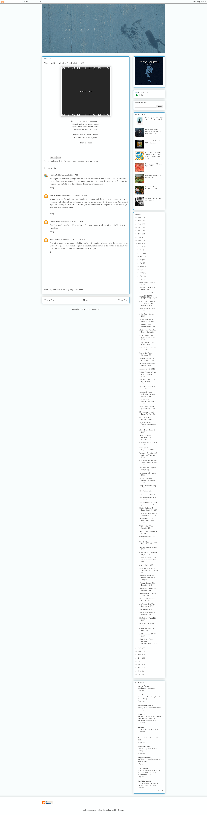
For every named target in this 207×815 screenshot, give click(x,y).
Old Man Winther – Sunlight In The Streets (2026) (149, 698)
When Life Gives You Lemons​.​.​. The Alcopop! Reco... (146, 437)
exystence (141, 714)
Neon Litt (54, 174)
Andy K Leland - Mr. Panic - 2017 (146, 343)
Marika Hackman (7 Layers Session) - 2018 (148, 509)
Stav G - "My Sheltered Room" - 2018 (147, 600)
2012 (140, 664)
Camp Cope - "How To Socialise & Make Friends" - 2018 (147, 303)
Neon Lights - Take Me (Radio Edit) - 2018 (147, 408)
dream (69, 161)
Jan (141, 279)
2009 (140, 674)
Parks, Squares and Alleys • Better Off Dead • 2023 (154, 119)
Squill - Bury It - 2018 (147, 293)
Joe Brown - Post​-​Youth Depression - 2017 (147, 605)
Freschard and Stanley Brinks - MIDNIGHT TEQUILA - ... (147, 577)
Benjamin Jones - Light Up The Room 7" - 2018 (147, 381)
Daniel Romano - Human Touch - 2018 (147, 594)
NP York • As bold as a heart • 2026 (153, 199)
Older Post (123, 300)
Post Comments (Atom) (91, 309)
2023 (140, 227)
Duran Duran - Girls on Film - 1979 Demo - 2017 (147, 520)
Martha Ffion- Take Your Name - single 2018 (147, 331)
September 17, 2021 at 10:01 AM (74, 195)
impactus (141, 695)
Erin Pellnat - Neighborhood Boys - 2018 (147, 401)
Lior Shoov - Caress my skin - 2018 (147, 349)
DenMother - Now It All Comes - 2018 (147, 589)
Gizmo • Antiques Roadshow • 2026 (151, 188)
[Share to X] (55, 157)
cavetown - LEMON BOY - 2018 (148, 443)
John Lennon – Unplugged (146, 688)
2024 (140, 224)
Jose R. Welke (55, 195)
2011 (140, 668)
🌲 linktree (140, 95)
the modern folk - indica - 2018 (148, 474)
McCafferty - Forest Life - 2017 (148, 619)
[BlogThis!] (53, 157)
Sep (141, 256)
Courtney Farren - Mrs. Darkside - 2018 (147, 584)
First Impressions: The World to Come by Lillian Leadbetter (148, 784)
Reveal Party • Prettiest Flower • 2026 (153, 176)
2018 (140, 243)
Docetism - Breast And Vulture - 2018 (147, 364)
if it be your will (60, 9)
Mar (141, 273)
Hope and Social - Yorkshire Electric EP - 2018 (148, 424)
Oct (141, 253)
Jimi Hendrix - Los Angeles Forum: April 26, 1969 (149, 760)
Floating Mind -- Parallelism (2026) (149, 707)
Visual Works (55, 221)
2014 (140, 658)
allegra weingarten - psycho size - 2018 (146, 320)
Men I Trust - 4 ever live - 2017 (148, 431)
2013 (140, 661)
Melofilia (141, 727)
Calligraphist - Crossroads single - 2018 (148, 553)
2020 (140, 237)
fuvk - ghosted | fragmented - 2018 (146, 449)
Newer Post (49, 300)
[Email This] (51, 157)
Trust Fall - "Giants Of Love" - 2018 (147, 288)
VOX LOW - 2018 (145, 609)
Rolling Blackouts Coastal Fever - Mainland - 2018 (148, 374)
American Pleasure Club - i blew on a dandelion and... (148, 560)
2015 (140, 655)
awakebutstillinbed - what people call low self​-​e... (148, 504)
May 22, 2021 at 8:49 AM (68, 174)
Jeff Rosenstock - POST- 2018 (147, 635)
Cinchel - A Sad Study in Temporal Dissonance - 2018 (148, 462)
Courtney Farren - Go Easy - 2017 (146, 629)
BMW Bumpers (90, 248)
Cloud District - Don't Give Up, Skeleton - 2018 (147, 337)
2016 (140, 651)
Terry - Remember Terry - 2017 (148, 486)
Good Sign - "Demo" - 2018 (147, 283)
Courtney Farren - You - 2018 (147, 537)
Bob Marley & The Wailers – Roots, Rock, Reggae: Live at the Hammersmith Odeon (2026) (149, 718)
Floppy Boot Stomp (145, 757)
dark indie (62, 161)
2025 (140, 221)
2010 (140, 671)
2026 (140, 217)
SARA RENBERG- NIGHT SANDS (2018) (148, 297)
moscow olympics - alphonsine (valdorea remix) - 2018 (147, 394)
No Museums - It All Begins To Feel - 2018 (147, 413)
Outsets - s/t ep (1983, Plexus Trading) (147, 750)
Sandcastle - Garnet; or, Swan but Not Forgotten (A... (148, 570)
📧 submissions (141, 92)
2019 (140, 240)
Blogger (121, 810)
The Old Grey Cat (144, 781)
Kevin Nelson (55, 239)
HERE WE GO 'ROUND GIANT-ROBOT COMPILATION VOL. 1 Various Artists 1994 (149, 772)
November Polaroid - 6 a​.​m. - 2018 (148, 388)
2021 (140, 234)
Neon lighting (91, 181)
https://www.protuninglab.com (61, 207)
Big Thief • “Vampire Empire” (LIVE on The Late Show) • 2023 (153, 131)
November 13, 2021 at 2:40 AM (73, 239)
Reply (52, 187)
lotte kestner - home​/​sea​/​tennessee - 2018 (147, 614)
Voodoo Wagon (143, 686)
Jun (141, 263)
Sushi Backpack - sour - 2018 (147, 309)
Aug (141, 259)
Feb (141, 276)
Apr (141, 269)
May (141, 266)
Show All (160, 791)
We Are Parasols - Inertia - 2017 (148, 548)
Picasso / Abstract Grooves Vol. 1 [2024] (148, 739)
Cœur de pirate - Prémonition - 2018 (147, 418)
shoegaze (89, 161)
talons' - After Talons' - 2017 (147, 624)
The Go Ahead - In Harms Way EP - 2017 (148, 543)
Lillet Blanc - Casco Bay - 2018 (148, 315)
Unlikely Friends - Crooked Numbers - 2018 (147, 480)
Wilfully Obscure (144, 746)
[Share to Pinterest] (60, 157)
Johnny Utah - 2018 (146, 565)
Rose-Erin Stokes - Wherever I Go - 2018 (147, 325)
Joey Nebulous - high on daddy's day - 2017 (147, 469)
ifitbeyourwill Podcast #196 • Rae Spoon (152, 142)
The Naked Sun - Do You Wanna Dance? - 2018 (148, 514)
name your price (79, 161)
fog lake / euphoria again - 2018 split (148, 498)
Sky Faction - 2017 (145, 491)
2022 (140, 230)
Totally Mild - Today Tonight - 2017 (146, 527)
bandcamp (54, 161)
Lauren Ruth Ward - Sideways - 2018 (146, 354)
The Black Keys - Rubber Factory (148, 729)
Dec (141, 246)
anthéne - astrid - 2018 (147, 369)
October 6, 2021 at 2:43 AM (72, 221)
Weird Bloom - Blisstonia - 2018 (148, 532)
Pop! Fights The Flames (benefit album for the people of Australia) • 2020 (153, 155)
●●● (139, 736)
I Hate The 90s (143, 768)
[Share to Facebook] (57, 157)
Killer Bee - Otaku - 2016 (148, 494)
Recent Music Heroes (145, 705)
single (96, 161)
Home (86, 300)
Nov (141, 250)
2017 (140, 648)
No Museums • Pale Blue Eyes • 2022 (153, 165)
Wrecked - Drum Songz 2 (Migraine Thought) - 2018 (148, 455)
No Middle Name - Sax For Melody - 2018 (147, 359)
